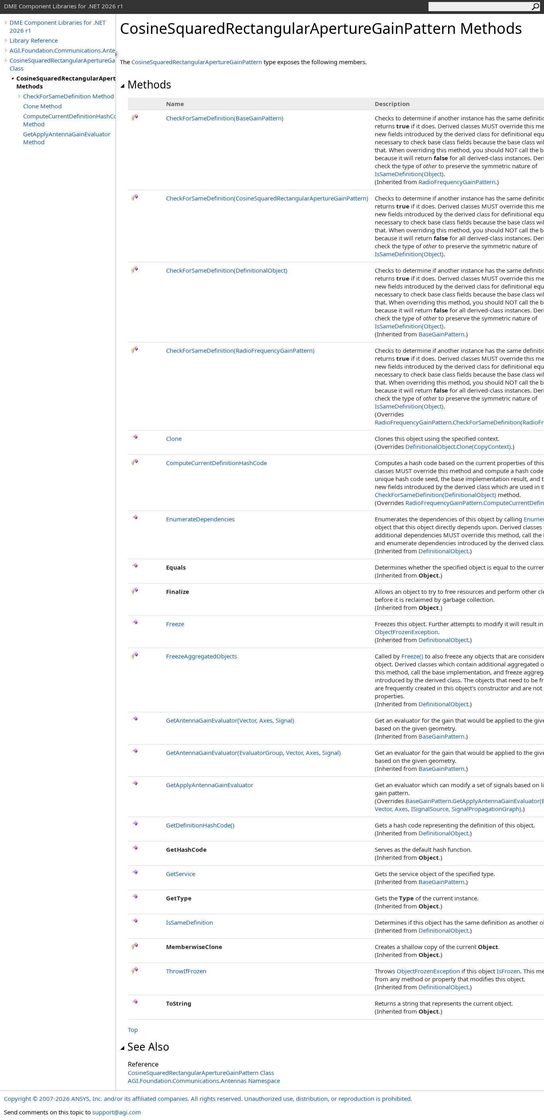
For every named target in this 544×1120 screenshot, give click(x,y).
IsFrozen (508, 971)
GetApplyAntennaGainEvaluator (209, 785)
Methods (149, 84)
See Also (148, 1046)
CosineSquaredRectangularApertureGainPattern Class (62, 64)
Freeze (175, 624)
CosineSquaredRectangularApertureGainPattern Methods (65, 82)
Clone (174, 438)
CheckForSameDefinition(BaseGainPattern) (225, 118)
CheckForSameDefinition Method (68, 96)
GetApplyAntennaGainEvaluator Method (66, 138)
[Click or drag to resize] (117, 54)
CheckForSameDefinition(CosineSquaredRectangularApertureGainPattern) (267, 198)
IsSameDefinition (189, 922)
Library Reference (34, 40)
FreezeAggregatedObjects (201, 656)
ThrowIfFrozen (186, 971)
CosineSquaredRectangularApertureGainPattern (196, 62)
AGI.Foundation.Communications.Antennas (62, 50)
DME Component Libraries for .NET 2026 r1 (58, 26)
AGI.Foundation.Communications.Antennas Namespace (204, 1081)
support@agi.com (116, 1112)
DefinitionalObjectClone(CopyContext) (458, 446)
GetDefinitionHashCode (200, 825)
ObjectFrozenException (406, 632)
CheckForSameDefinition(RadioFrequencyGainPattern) (240, 350)
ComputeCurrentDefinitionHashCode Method (69, 120)
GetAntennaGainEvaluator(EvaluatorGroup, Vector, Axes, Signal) (253, 752)
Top (133, 1030)
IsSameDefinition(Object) (409, 174)
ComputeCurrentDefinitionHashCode (216, 463)
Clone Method (42, 106)
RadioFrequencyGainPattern (457, 182)
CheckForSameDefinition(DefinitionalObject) (227, 270)
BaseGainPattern (441, 334)
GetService (180, 874)
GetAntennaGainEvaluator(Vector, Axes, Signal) (230, 720)
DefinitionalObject (443, 551)
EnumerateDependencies (200, 519)
